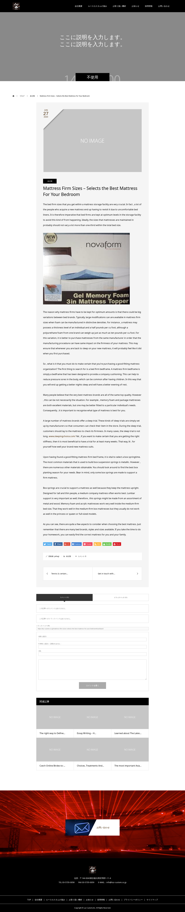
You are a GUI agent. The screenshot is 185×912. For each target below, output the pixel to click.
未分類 (49, 181)
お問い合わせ (164, 6)
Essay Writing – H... (86, 733)
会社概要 (78, 6)
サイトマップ (152, 899)
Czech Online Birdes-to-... (52, 765)
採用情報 (148, 6)
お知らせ (135, 6)
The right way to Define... (52, 733)
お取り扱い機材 (119, 6)
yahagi (56, 556)
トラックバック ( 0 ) (120, 597)
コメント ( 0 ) (64, 597)
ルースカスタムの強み (97, 6)
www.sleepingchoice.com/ (62, 436)
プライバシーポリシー (133, 899)
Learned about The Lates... (127, 733)
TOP (29, 899)
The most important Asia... (127, 765)
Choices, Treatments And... (90, 765)
